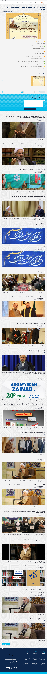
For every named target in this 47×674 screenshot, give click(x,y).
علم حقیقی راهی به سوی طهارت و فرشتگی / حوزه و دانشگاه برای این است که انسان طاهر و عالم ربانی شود (29, 458)
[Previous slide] (45, 80)
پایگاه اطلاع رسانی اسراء (34, 659)
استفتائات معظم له (43, 663)
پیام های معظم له (43, 664)
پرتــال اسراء (26, 658)
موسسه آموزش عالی (25, 660)
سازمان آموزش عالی (37, 2)
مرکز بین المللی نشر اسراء (25, 663)
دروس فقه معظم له (43, 662)
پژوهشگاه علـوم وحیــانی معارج (33, 658)
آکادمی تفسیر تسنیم (34, 665)
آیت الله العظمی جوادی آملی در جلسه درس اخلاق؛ (37, 592)
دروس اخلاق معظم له (42, 660)
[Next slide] (2, 80)
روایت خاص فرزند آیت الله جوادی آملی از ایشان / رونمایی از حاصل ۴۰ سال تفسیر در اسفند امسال (30, 323)
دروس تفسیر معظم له (42, 659)
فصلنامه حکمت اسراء (34, 663)
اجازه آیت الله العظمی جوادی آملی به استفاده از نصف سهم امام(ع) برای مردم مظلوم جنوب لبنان (31, 539)
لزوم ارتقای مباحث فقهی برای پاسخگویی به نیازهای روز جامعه (36, 350)
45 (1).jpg (43, 223)
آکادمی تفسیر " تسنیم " (22, 2)
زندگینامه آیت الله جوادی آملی (41, 658)
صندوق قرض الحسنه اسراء (25, 664)
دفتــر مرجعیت (26, 659)
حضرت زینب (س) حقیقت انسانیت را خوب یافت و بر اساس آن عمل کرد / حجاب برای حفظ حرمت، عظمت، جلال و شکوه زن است (25, 377)
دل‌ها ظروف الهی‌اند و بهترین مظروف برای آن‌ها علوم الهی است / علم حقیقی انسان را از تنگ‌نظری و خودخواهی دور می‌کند (27, 484)
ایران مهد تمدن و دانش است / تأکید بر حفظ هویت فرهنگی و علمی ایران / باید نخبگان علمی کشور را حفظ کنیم (28, 196)
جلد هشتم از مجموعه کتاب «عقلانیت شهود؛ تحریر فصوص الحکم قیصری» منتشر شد (32, 566)
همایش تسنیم (43, 665)
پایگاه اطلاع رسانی (6, 644)
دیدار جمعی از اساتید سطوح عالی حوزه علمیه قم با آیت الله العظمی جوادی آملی (33, 432)
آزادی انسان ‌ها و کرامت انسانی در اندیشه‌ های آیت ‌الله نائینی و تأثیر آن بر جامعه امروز (32, 270)
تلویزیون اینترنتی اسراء (25, 662)
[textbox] (33, 103)
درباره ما (27, 2)
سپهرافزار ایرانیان (13, 672)
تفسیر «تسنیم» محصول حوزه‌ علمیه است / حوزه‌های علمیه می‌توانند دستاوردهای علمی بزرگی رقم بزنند (30, 169)
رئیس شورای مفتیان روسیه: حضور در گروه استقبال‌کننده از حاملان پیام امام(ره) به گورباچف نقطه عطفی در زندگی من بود (27, 296)
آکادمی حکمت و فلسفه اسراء (15, 2)
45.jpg (44, 246)
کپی (22, 91)
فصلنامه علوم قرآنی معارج (34, 660)
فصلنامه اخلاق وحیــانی (34, 662)
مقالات (36, 664)
